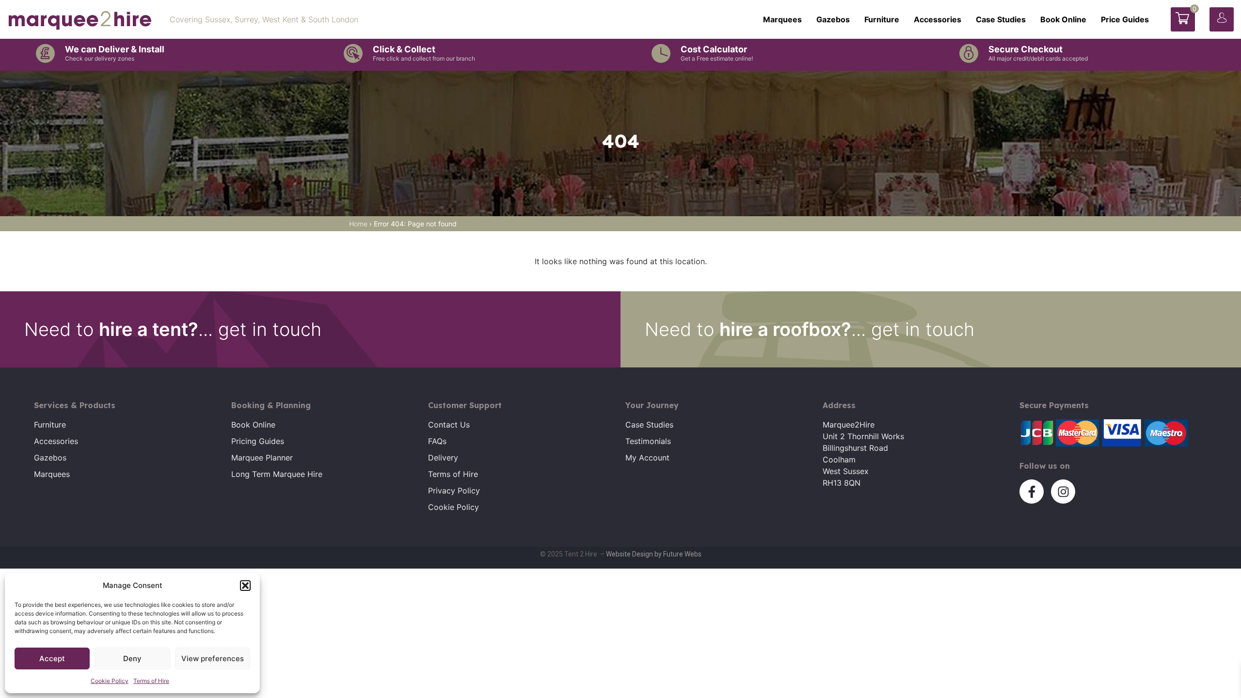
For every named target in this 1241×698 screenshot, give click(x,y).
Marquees (782, 19)
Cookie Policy (109, 680)
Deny (132, 658)
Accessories (937, 19)
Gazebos (833, 19)
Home (358, 224)
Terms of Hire (151, 680)
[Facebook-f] (1031, 491)
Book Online (1063, 19)
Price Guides (1125, 19)
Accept (52, 658)
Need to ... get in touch (172, 329)
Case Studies (1001, 19)
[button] (245, 585)
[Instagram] (1063, 491)
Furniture (881, 19)
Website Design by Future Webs (653, 554)
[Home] (80, 19)
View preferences (212, 658)
